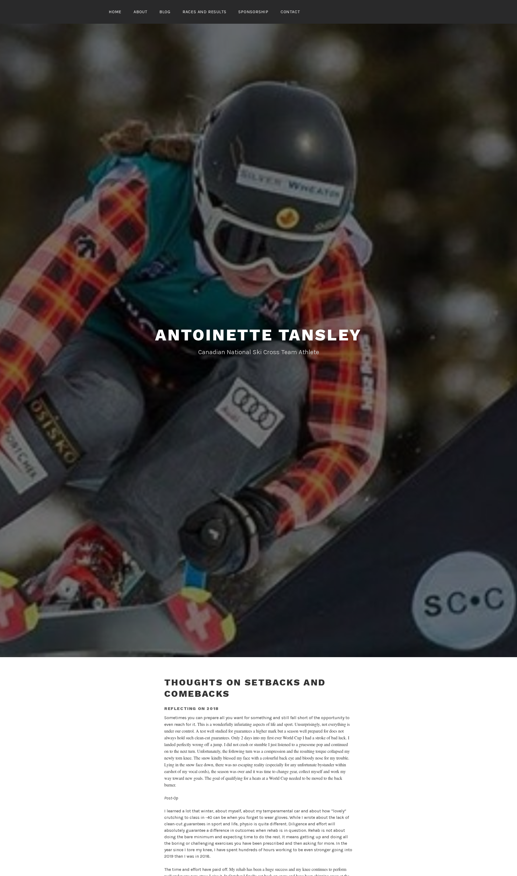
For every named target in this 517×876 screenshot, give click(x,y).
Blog (164, 11)
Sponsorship (253, 11)
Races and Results (204, 11)
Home (115, 11)
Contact (290, 11)
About (140, 11)
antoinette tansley (258, 334)
